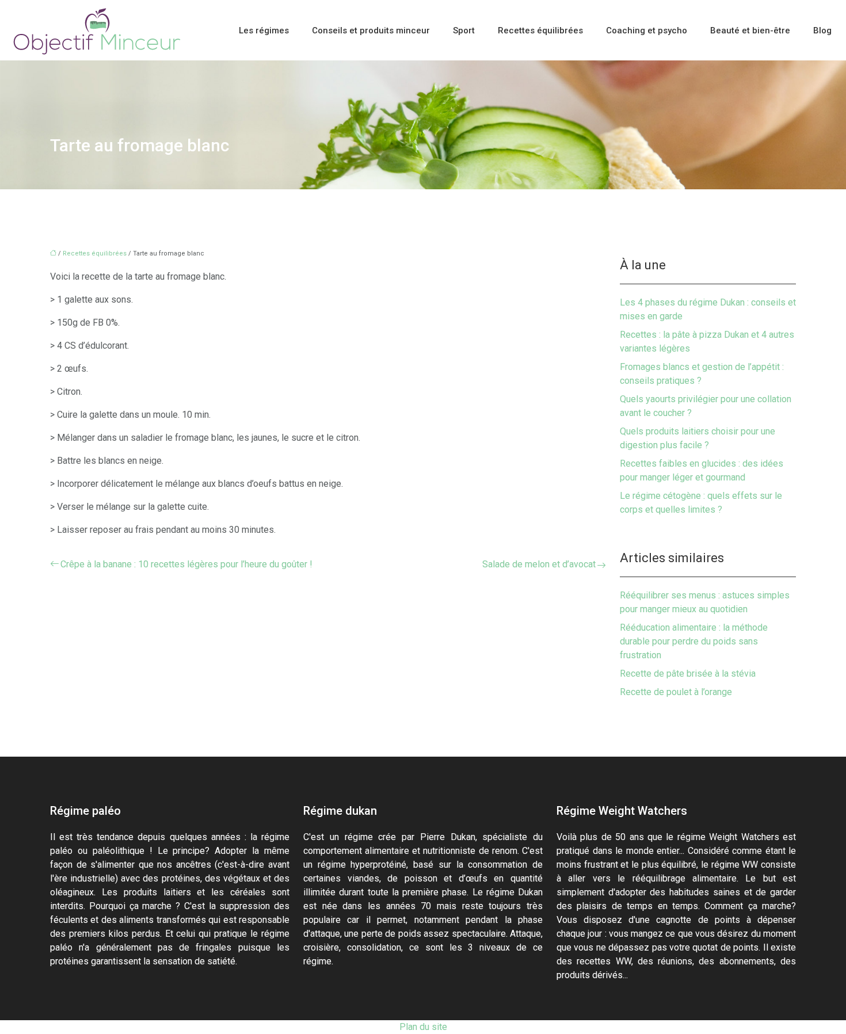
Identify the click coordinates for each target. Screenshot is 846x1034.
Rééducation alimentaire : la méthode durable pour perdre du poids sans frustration (694, 641)
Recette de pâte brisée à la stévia (688, 673)
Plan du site (423, 1026)
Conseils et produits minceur (371, 30)
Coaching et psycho (646, 30)
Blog (822, 30)
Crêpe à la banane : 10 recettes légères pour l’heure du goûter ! (186, 564)
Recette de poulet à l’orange (676, 691)
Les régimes (264, 30)
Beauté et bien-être (750, 30)
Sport (464, 30)
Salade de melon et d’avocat (539, 564)
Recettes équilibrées (540, 30)
